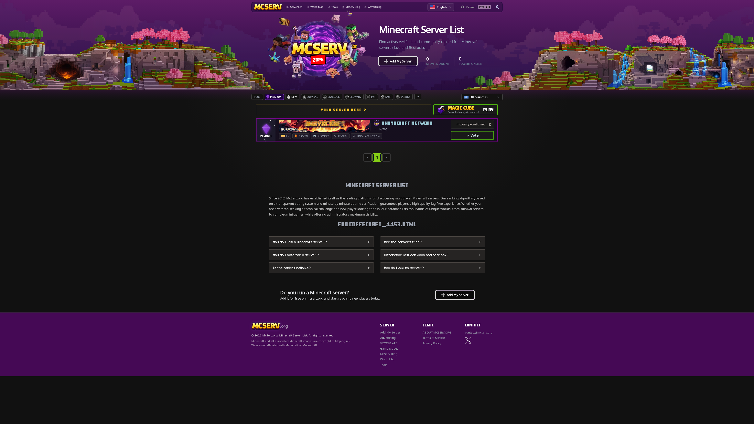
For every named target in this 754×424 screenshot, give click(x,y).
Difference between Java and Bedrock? (432, 255)
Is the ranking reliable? (321, 268)
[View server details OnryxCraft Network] (325, 126)
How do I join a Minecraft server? (321, 242)
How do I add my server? (432, 268)
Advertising (375, 7)
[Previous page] (367, 157)
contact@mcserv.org (478, 332)
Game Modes (389, 348)
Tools (334, 7)
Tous (257, 97)
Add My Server (398, 61)
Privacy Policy (432, 343)
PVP (373, 97)
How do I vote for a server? (321, 255)
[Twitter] (468, 340)
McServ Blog (353, 7)
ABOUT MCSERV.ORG (437, 332)
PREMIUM (275, 97)
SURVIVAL (312, 97)
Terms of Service (434, 338)
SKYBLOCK (333, 97)
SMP (387, 97)
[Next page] (386, 157)
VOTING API (388, 343)
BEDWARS (355, 97)
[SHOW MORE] (417, 97)
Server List (296, 7)
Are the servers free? (432, 242)
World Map (316, 7)
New (294, 97)
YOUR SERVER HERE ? (343, 110)
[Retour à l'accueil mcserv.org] (268, 7)
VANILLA (405, 97)
